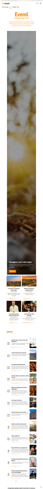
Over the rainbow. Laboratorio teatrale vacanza (20, 376)
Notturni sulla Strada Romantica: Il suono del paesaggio (19, 471)
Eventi (10, 7)
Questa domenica (28, 25)
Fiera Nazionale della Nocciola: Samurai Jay (14, 314)
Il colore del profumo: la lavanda (19, 352)
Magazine (14, 7)
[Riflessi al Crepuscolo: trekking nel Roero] (29, 280)
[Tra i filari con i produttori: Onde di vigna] (14, 280)
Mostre (32, 21)
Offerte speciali (20, 23)
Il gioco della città (15, 436)
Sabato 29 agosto (14, 291)
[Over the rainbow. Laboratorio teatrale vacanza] (33, 378)
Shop (18, 7)
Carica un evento (38, 0)
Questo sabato (21, 25)
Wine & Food (32, 23)
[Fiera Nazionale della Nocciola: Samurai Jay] (14, 306)
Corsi (10, 21)
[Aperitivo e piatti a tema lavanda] (33, 426)
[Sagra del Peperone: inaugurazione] (33, 450)
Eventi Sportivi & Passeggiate (25, 21)
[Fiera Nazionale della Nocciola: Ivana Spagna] (33, 462)
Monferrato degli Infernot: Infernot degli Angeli (19, 388)
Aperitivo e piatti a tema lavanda (19, 424)
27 (26, 482)
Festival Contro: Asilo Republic (29, 314)
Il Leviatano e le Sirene (17, 400)
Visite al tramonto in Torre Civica (19, 412)
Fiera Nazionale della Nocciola (18, 364)
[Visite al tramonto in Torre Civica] (33, 414)
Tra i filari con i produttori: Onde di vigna (14, 289)
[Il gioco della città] (33, 438)
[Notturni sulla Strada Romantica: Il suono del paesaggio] (33, 474)
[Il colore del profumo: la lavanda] (33, 355)
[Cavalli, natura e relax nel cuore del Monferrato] (33, 343)
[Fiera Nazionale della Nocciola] (33, 367)
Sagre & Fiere (26, 23)
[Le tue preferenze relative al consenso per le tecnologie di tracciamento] (41, 487)
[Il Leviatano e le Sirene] (33, 402)
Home (3, 0)
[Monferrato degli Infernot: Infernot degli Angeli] (33, 390)
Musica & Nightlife (12, 23)
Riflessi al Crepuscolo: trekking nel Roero (29, 289)
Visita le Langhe (5, 7)
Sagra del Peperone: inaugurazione (19, 447)
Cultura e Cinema (15, 21)
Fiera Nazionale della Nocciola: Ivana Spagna (20, 459)
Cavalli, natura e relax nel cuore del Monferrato (19, 340)
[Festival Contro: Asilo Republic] (29, 306)
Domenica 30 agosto (14, 317)
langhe (6, 3)
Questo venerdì (14, 25)
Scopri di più (12, 271)
